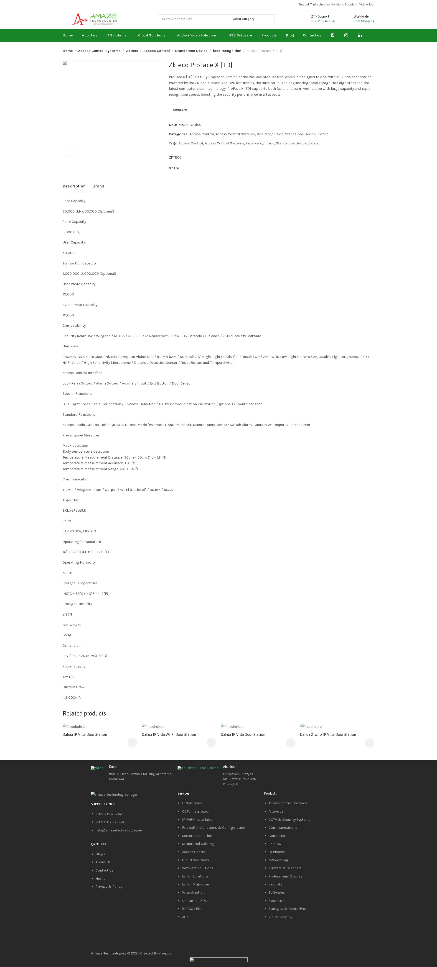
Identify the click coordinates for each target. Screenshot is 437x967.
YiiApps (165, 953)
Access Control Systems (99, 51)
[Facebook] (269, 770)
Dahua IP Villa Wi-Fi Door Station (169, 734)
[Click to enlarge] (71, 151)
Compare (180, 110)
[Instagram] (294, 770)
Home (68, 51)
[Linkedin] (282, 770)
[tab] (74, 186)
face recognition (227, 51)
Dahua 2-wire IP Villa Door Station (328, 734)
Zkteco (132, 51)
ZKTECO (175, 157)
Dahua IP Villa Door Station (85, 734)
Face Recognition (260, 143)
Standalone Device (191, 51)
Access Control (156, 51)
